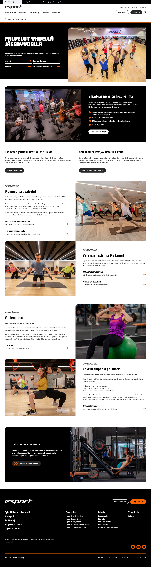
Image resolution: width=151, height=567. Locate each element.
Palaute (101, 557)
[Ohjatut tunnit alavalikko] (15, 13)
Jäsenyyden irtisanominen (42, 66)
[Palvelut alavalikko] (59, 13)
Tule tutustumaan (39, 61)
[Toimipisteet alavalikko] (38, 13)
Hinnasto (8, 66)
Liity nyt (8, 61)
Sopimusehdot (112, 557)
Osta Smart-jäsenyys (98, 132)
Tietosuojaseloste (140, 557)
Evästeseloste (125, 557)
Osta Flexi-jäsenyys (14, 170)
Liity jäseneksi (138, 502)
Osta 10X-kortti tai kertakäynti (93, 170)
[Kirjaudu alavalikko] (139, 12)
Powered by (18, 557)
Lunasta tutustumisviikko (28, 464)
